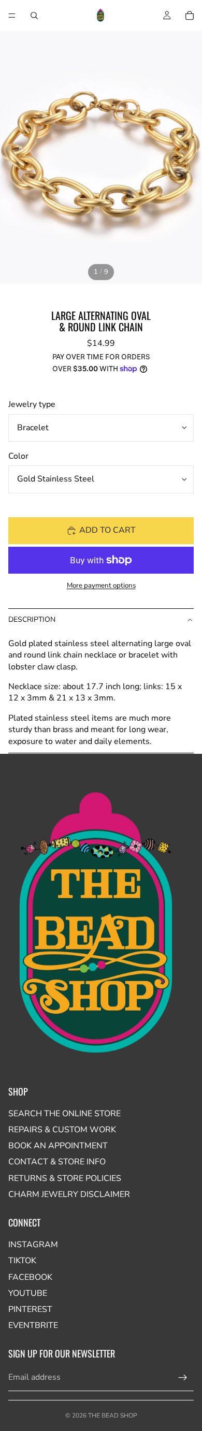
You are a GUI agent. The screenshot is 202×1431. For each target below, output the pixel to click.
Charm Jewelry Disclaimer (69, 1194)
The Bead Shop (112, 1415)
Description (31, 619)
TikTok (22, 1260)
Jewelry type (31, 404)
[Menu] (12, 15)
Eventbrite (33, 1325)
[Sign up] (183, 1378)
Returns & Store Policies (64, 1178)
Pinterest (30, 1309)
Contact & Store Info (57, 1161)
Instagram (33, 1244)
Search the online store (64, 1113)
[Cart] (189, 15)
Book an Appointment (58, 1145)
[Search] (34, 15)
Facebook (30, 1277)
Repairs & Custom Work (62, 1129)
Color (18, 456)
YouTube (27, 1293)
